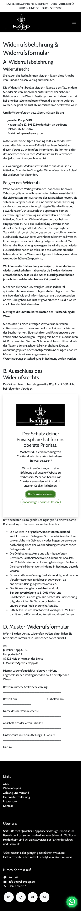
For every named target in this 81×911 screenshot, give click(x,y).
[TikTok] (21, 897)
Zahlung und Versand (16, 793)
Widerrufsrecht (12, 788)
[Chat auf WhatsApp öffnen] (71, 902)
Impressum (10, 801)
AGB (6, 784)
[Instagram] (9, 897)
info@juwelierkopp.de (30, 133)
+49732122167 (17, 886)
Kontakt (8, 806)
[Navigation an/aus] (74, 22)
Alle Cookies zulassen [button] (40, 494)
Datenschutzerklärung (16, 797)
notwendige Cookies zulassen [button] (40, 502)
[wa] (44, 897)
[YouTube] (33, 897)
